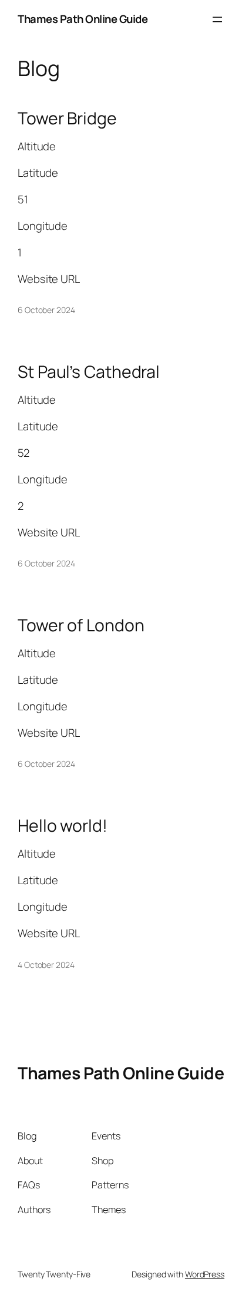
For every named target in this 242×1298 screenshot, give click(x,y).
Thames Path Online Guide (82, 19)
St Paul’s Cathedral (89, 372)
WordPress (204, 1274)
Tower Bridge (67, 118)
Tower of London (81, 625)
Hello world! (62, 825)
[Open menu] (217, 19)
